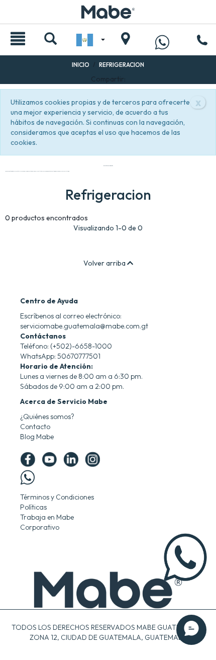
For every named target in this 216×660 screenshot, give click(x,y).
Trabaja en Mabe (47, 517)
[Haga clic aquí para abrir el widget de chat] (191, 630)
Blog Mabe (37, 436)
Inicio (80, 64)
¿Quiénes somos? (47, 416)
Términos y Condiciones (57, 497)
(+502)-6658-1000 (81, 346)
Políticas (33, 507)
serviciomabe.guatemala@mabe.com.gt (84, 326)
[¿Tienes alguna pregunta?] (162, 42)
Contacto (35, 426)
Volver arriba (105, 263)
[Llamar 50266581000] (201, 41)
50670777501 (78, 356)
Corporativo (39, 527)
